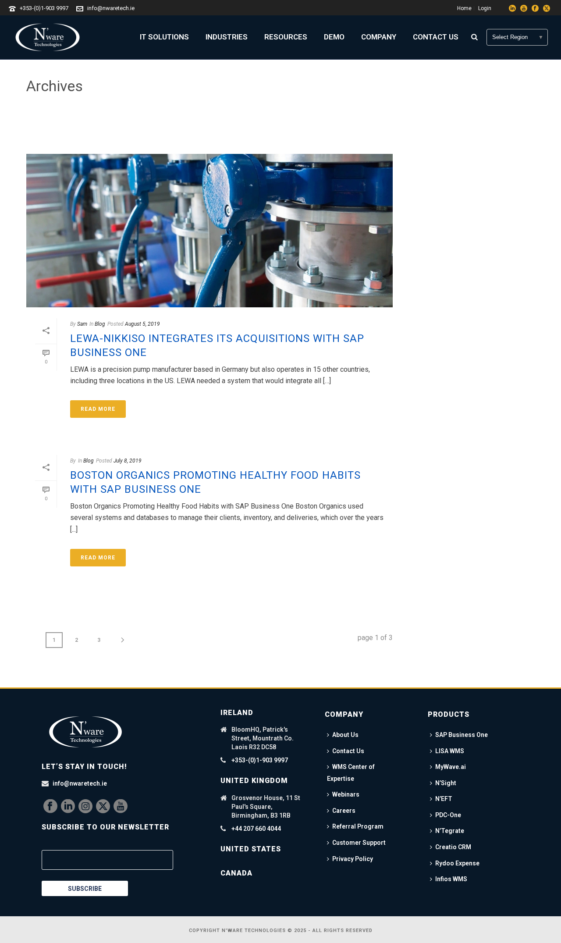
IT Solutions (164, 36)
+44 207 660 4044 (256, 828)
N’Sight (445, 782)
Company (378, 36)
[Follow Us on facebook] (50, 806)
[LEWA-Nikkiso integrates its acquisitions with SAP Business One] (209, 230)
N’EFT (443, 798)
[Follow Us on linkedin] (68, 806)
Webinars (345, 794)
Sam (82, 324)
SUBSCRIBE (85, 888)
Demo (334, 36)
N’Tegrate (449, 830)
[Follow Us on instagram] (85, 806)
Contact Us (435, 36)
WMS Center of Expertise (351, 772)
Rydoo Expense (457, 863)
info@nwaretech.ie (111, 8)
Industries (227, 36)
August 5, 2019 (142, 324)
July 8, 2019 (128, 461)
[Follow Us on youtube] (121, 806)
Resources (285, 36)
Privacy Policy (352, 858)
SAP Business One (461, 734)
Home (473, 123)
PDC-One (448, 814)
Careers (343, 810)
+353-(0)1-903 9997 (44, 8)
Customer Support (359, 842)
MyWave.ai (450, 766)
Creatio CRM (453, 846)
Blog (100, 324)
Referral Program (357, 826)
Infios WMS (451, 879)
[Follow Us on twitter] (103, 806)
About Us (345, 734)
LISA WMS (449, 750)
